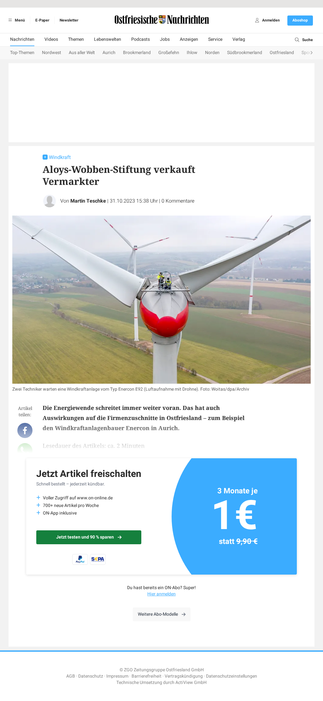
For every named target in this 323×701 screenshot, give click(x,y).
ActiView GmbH (191, 682)
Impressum (117, 676)
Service (215, 39)
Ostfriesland (282, 52)
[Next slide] (305, 53)
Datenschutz (90, 676)
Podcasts (140, 39)
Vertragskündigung (184, 676)
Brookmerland (137, 52)
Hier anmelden (161, 594)
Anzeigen (189, 39)
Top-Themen (22, 52)
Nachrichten (22, 39)
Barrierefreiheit (147, 676)
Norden (212, 52)
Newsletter (69, 20)
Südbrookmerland (244, 52)
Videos (51, 39)
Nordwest (51, 52)
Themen (76, 39)
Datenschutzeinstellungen (231, 676)
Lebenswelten (107, 39)
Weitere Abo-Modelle (158, 614)
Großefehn (168, 52)
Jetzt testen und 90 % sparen (85, 537)
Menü (19, 20)
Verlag (238, 39)
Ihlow (192, 52)
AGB (70, 676)
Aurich (109, 52)
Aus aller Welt (82, 52)
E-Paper (42, 20)
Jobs (165, 39)
